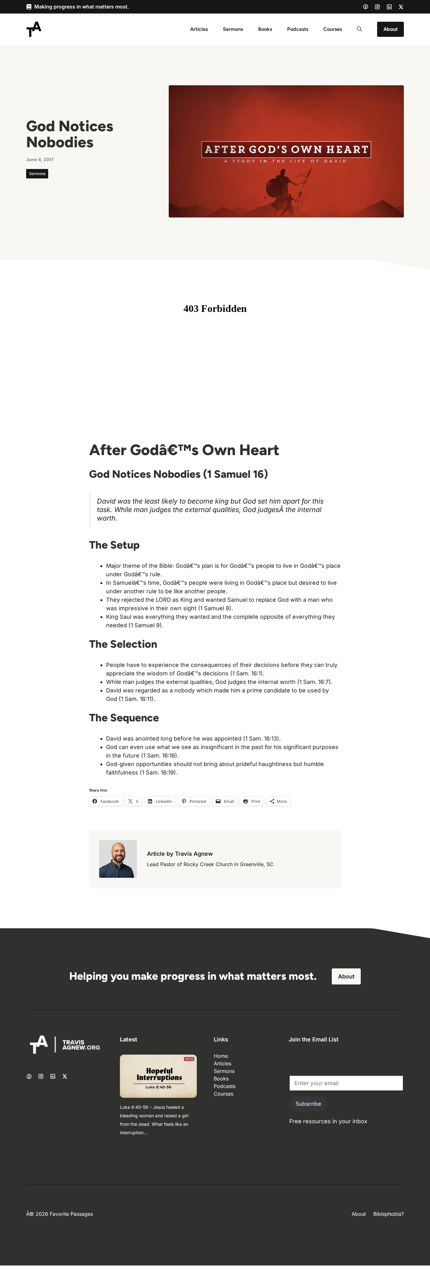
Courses (332, 29)
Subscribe (308, 1103)
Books (265, 29)
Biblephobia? (388, 1214)
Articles (199, 29)
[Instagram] (377, 7)
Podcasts (297, 29)
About (390, 29)
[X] (401, 7)
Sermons (233, 29)
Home (221, 1056)
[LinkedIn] (389, 7)
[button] (359, 29)
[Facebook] (365, 6)
